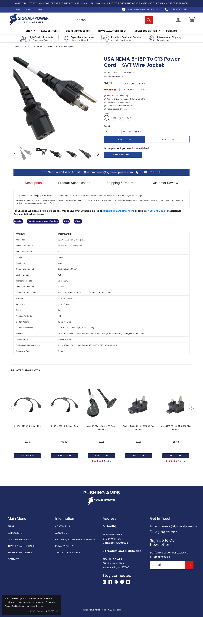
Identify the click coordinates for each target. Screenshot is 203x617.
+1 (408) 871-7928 (150, 172)
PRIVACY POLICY (64, 546)
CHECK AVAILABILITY (123, 154)
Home (18, 46)
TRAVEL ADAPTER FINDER (22, 546)
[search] (149, 20)
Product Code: (110, 72)
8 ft (121, 118)
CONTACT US (62, 526)
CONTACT (13, 559)
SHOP (11, 526)
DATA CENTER (15, 532)
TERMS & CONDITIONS (67, 552)
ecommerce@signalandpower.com (110, 172)
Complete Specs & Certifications (43, 221)
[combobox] (112, 20)
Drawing (18, 221)
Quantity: (108, 126)
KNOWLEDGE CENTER (20, 552)
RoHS (66, 221)
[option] (56, 99)
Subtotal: (133, 132)
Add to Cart (27, 455)
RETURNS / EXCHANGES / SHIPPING (75, 539)
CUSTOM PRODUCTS (19, 539)
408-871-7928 (156, 210)
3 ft (106, 118)
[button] (110, 89)
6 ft (114, 118)
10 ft (129, 118)
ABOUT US (61, 532)
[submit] (189, 565)
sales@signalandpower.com (118, 210)
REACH (78, 221)
